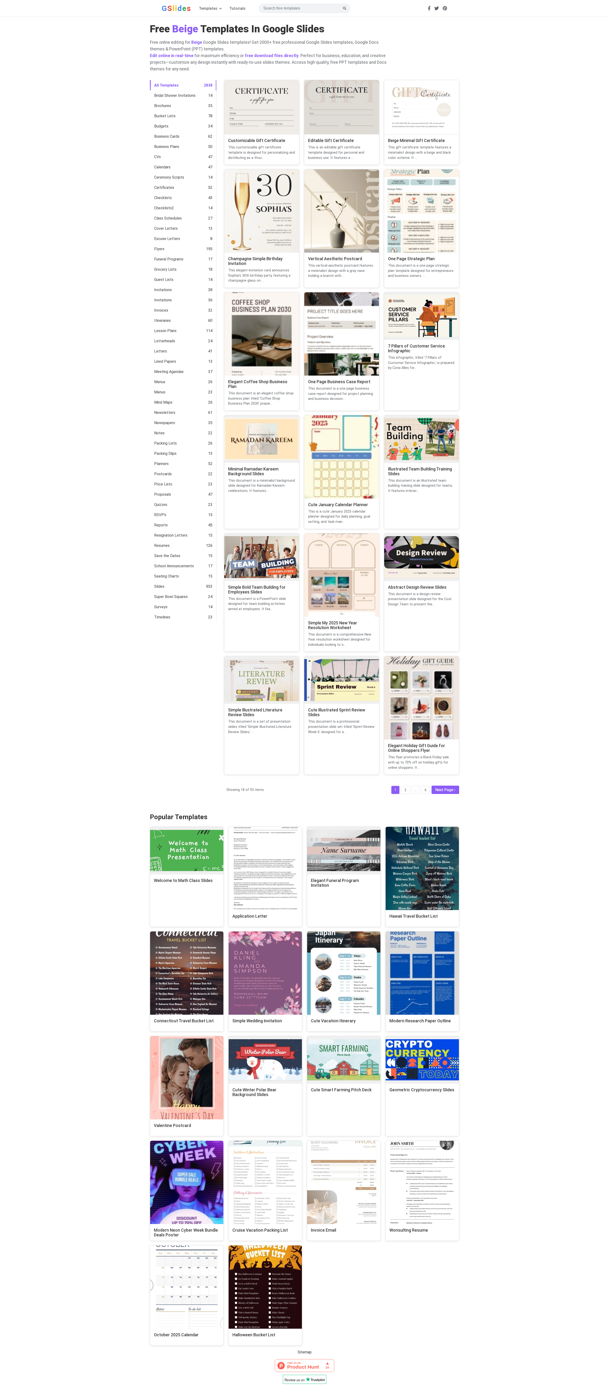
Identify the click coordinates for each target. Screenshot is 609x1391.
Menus (159, 382)
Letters (160, 351)
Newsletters (164, 412)
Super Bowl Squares (171, 596)
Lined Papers (165, 361)
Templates (208, 8)
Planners (161, 463)
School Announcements (174, 566)
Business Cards (166, 136)
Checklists (163, 198)
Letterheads (164, 341)
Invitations (163, 290)
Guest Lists (163, 279)
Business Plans (166, 146)
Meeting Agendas (169, 371)
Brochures (162, 105)
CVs (157, 157)
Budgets (161, 126)
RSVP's (160, 515)
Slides (159, 586)
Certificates (164, 187)
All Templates (166, 85)
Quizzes (160, 504)
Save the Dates (167, 555)
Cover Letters (166, 228)
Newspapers (164, 423)
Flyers (159, 249)
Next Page (444, 790)
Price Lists (163, 484)
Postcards (163, 474)
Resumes (162, 545)
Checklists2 (164, 208)
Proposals (162, 494)
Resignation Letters (170, 535)
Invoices (161, 310)
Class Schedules (168, 218)
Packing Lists (165, 443)
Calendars (162, 167)
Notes (159, 433)
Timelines (162, 617)
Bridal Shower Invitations (175, 95)
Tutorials (237, 8)
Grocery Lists (165, 269)
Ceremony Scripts (169, 177)
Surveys (160, 607)
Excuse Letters (167, 238)
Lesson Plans (165, 330)
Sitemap (305, 1352)
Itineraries (162, 320)
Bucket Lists (165, 116)
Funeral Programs (168, 259)
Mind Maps (163, 402)
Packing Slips (165, 453)
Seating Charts (166, 576)
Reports (161, 525)
